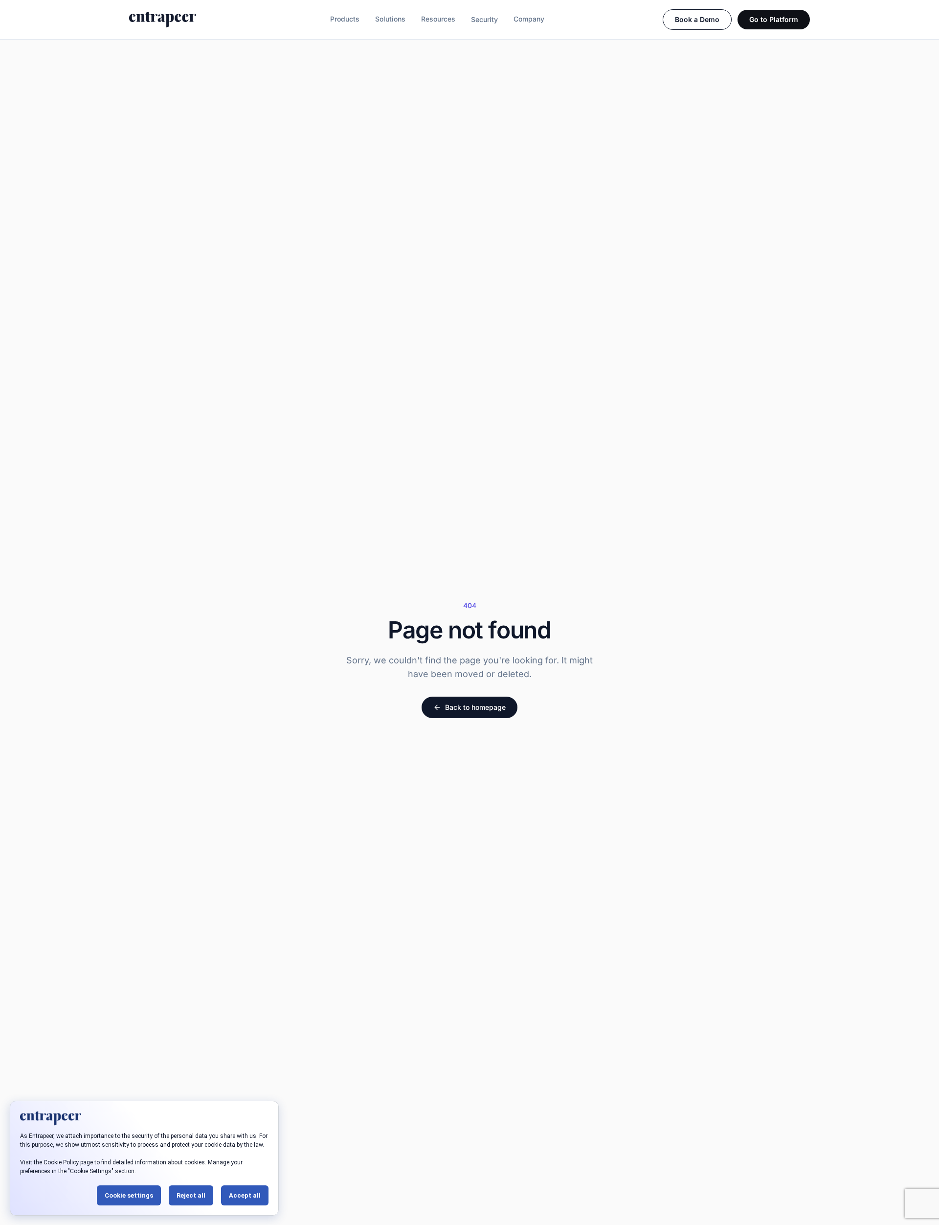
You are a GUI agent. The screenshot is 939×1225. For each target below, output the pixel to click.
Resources (438, 19)
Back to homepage (475, 707)
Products (344, 19)
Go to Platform (773, 19)
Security (484, 19)
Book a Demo (697, 19)
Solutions (390, 19)
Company (529, 19)
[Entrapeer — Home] (162, 19)
